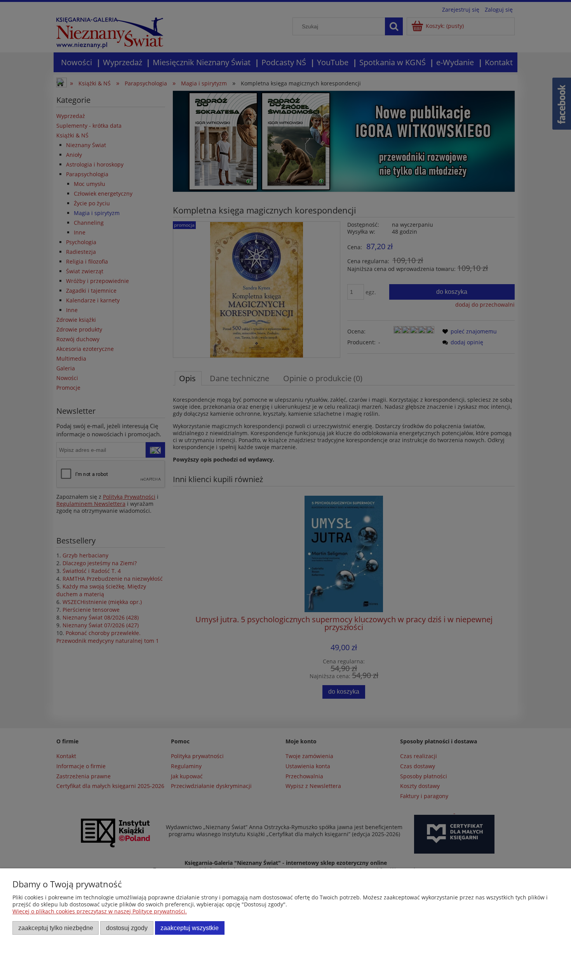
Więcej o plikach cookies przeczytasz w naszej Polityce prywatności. (99, 911)
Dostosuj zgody (127, 927)
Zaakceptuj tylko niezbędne (55, 927)
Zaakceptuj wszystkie (189, 927)
